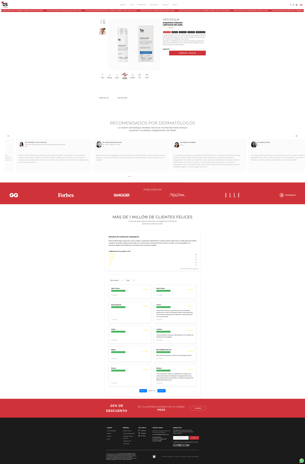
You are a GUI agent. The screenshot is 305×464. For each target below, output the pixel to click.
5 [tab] (144, 176)
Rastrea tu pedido (111, 430)
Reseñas (109, 433)
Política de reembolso (167, 456)
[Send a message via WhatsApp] (301, 460)
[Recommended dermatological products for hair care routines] (232, 195)
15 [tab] (180, 176)
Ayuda (108, 439)
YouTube (143, 436)
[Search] (290, 5)
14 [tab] (177, 176)
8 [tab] (155, 176)
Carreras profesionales (129, 433)
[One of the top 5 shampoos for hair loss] (14, 195)
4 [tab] (140, 176)
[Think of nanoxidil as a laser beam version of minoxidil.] (177, 195)
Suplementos (141, 4)
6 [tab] (148, 176)
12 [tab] (169, 176)
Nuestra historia (127, 430)
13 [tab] (173, 176)
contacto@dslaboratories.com (161, 434)
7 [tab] (151, 176)
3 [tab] (137, 176)
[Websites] (296, 5)
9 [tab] (159, 176)
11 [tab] (166, 176)
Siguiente (161, 391)
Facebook (143, 430)
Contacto (109, 436)
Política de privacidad (193, 456)
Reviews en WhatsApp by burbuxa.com (189, 268)
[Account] (293, 5)
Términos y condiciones (180, 456)
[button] (102, 21)
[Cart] (302, 5)
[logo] (5, 5)
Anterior (143, 391)
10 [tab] (162, 176)
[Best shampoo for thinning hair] (122, 195)
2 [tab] (133, 176)
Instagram (143, 433)
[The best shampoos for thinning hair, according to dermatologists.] (66, 195)
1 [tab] (129, 176)
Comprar (198, 408)
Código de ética (127, 441)
